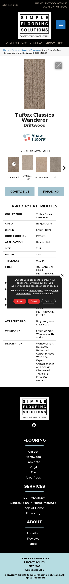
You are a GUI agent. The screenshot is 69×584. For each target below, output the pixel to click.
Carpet (25, 50)
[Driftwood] (14, 164)
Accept (20, 301)
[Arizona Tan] (41, 164)
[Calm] (55, 164)
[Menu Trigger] (60, 24)
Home (6, 50)
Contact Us (19, 191)
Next (63, 163)
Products (35, 50)
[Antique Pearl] (27, 162)
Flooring (16, 50)
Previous (5, 163)
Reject (34, 301)
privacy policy (36, 290)
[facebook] (34, 425)
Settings (48, 301)
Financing (51, 191)
